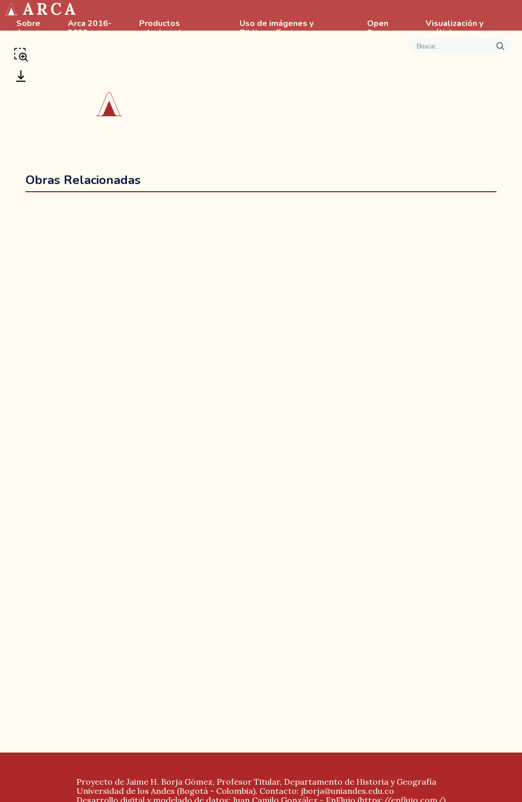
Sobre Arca (28, 28)
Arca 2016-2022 (90, 28)
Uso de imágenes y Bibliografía (277, 28)
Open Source (381, 28)
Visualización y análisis (454, 28)
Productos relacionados (164, 28)
